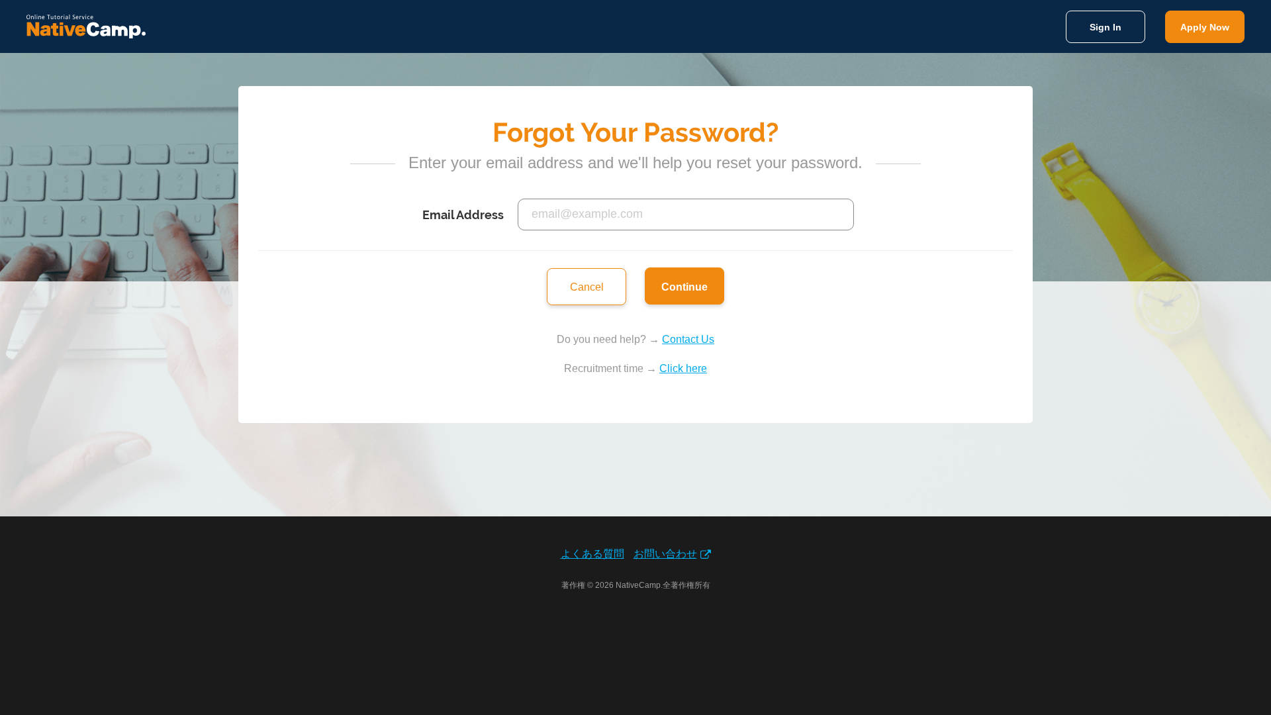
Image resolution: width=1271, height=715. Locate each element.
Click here (683, 368)
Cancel (587, 287)
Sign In (1105, 27)
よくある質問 (592, 553)
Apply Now (1204, 27)
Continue (684, 287)
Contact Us (688, 339)
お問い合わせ (665, 553)
